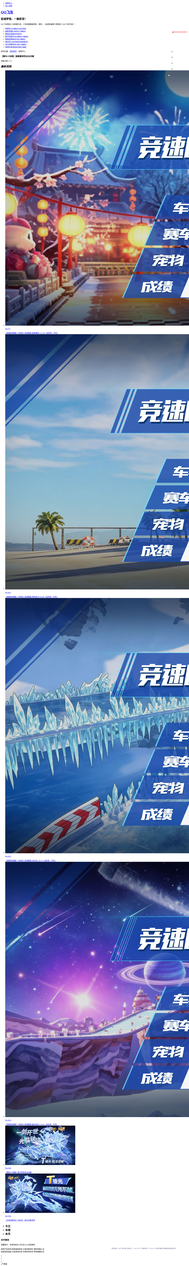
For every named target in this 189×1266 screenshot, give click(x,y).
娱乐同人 (16, 42)
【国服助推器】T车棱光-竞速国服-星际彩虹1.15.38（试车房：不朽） (31, 1124)
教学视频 (16, 36)
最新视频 (15, 31)
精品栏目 (13, 34)
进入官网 (8, 6)
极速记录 (15, 47)
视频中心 (8, 3)
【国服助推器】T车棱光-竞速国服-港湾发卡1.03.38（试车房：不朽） (31, 597)
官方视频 (15, 44)
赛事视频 (15, 39)
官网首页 (13, 51)
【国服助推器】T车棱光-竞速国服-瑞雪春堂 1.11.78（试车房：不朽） (32, 333)
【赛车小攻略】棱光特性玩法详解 (18, 1172)
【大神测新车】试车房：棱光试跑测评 (20, 1220)
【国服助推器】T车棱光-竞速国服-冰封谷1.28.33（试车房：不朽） (30, 861)
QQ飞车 (7, 12)
